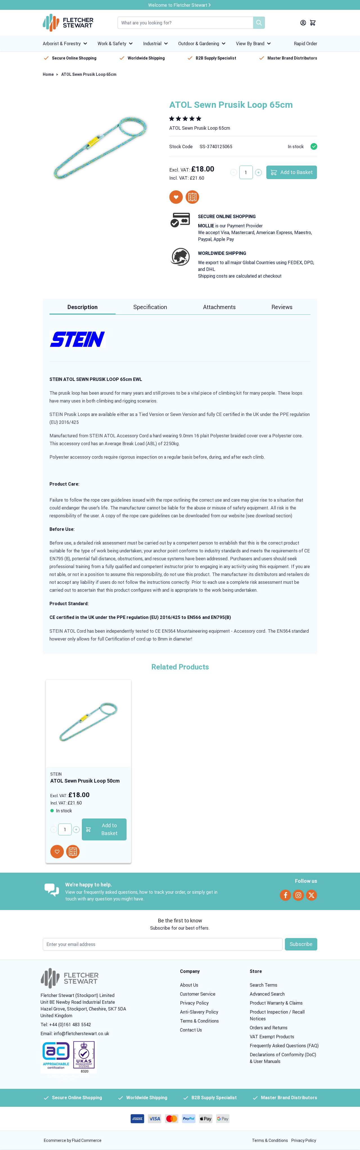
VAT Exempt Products (272, 1036)
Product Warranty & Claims (276, 1003)
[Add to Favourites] (176, 197)
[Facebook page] (285, 895)
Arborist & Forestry (62, 43)
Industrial (152, 43)
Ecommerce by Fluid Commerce (73, 1140)
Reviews (281, 306)
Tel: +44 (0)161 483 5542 (65, 1024)
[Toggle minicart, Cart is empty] (312, 22)
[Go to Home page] (68, 23)
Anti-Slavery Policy (199, 1012)
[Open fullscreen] (100, 148)
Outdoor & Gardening (198, 43)
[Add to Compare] (192, 197)
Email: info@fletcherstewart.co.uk (74, 1033)
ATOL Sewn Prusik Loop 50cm (85, 781)
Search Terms (263, 985)
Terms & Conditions (199, 1021)
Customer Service (197, 994)
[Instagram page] (298, 895)
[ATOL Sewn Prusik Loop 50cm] (88, 722)
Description (83, 307)
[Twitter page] (311, 895)
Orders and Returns (268, 1027)
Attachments (219, 306)
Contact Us (191, 1030)
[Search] (259, 23)
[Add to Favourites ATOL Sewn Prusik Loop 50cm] (57, 851)
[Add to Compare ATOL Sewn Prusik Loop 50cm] (73, 851)
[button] (186, 118)
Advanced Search (267, 994)
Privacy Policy (194, 1003)
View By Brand (250, 43)
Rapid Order (305, 43)
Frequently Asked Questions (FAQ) (284, 1045)
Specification (150, 306)
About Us (189, 985)
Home (48, 74)
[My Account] (303, 22)
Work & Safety (112, 43)
